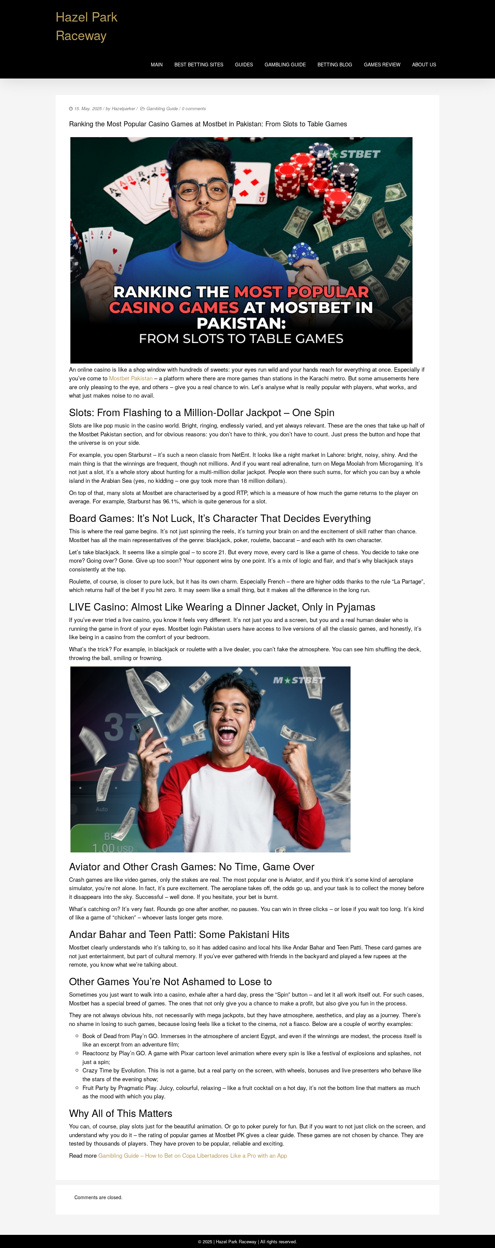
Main (157, 64)
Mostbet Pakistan (131, 378)
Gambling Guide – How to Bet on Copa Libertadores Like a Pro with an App (192, 1155)
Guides (244, 64)
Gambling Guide (285, 64)
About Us (424, 64)
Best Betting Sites (198, 64)
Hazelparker (123, 108)
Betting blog (335, 64)
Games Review (382, 64)
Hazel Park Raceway (87, 25)
